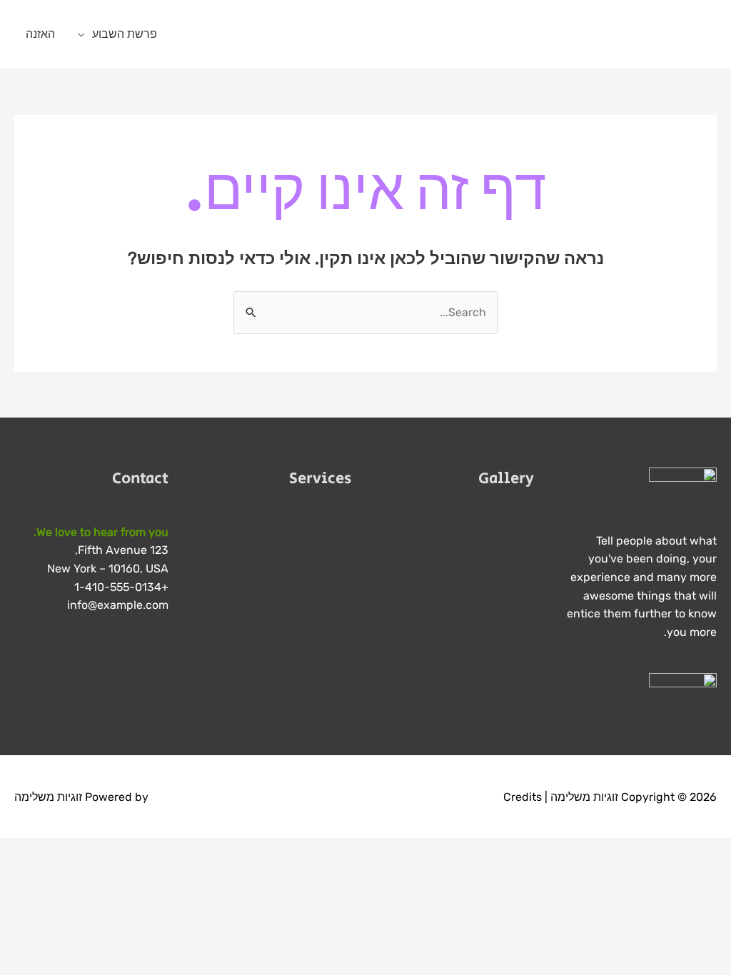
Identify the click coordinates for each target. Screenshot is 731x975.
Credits (522, 797)
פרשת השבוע (124, 34)
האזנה (40, 34)
